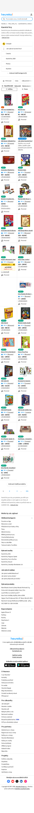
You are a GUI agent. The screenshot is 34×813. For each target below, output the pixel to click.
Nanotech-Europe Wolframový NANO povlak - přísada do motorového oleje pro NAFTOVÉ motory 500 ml (17, 601)
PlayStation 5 (5, 620)
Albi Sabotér (5, 381)
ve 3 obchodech (22, 446)
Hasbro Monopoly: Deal (8, 260)
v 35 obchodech (5, 330)
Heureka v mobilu (6, 706)
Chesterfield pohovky (7, 537)
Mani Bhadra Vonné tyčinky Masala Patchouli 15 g (15, 588)
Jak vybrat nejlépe (8, 570)
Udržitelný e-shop (6, 772)
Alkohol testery (5, 532)
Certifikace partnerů (7, 767)
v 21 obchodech (22, 206)
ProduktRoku (5, 764)
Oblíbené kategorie (8, 518)
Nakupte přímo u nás (7, 712)
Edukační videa (5, 749)
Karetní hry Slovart (6, 562)
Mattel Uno (21, 110)
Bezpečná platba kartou (8, 720)
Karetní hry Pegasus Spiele (9, 557)
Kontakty (4, 677)
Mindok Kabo (22, 170)
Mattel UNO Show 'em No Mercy (25, 199)
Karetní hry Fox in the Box (9, 559)
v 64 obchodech (22, 117)
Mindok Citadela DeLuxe (8, 199)
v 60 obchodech (22, 388)
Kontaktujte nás (17, 651)
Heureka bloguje (6, 688)
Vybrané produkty (7, 584)
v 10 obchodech (22, 359)
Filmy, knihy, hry (12, 24)
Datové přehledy (6, 743)
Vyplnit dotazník (17, 657)
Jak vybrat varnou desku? (8, 576)
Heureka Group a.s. (21, 787)
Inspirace (4, 770)
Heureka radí (5, 709)
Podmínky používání (7, 680)
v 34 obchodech (22, 301)
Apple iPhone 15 (6, 612)
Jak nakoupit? (5, 704)
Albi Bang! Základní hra (8, 141)
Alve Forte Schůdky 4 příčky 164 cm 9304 (13, 596)
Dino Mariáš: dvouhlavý (8, 468)
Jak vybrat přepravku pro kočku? (10, 579)
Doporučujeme (6, 609)
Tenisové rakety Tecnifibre (9, 545)
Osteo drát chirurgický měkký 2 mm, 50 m (13, 590)
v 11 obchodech (22, 267)
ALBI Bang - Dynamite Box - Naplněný (25, 439)
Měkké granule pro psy (8, 535)
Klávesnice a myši (6, 524)
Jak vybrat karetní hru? (25, 141)
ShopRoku (4, 762)
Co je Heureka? (5, 675)
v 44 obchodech (22, 177)
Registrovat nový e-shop (8, 733)
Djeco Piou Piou (23, 352)
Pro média (4, 685)
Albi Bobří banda (6, 410)
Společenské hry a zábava (25, 24)
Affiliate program (6, 746)
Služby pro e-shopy (7, 735)
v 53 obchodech (5, 148)
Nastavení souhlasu (7, 714)
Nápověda (4, 751)
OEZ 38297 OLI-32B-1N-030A (9, 604)
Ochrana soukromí (6, 717)
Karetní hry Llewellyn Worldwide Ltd (12, 565)
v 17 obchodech (5, 359)
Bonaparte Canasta (24, 381)
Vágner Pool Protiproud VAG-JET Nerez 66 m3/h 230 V (17, 598)
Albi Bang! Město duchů (25, 231)
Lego (2, 623)
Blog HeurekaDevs (6, 691)
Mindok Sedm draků (24, 323)
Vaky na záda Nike (6, 543)
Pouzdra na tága (6, 521)
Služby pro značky (6, 741)
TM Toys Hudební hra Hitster (8, 110)
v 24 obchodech (5, 475)
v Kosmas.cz (4, 206)
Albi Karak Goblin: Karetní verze (25, 410)
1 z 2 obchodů (5, 272)
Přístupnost (4, 696)
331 (27, 491)
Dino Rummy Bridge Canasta (25, 294)
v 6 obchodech (5, 388)
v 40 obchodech (22, 238)
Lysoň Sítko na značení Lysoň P (10, 593)
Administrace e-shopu (7, 730)
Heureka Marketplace (7, 738)
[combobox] (17, 19)
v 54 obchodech (22, 330)
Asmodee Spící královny (8, 231)
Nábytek (3, 628)
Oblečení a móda (6, 631)
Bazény (3, 618)
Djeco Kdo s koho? (24, 260)
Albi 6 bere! (4, 323)
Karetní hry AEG (6, 554)
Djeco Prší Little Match (8, 352)
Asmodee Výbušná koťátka (8, 170)
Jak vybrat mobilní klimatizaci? (10, 573)
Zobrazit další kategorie (17, 73)
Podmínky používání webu (22, 789)
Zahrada (3, 626)
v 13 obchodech (5, 117)
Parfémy (3, 615)
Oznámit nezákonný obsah (9, 693)
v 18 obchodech (5, 446)
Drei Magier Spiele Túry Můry (8, 439)
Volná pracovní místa (7, 683)
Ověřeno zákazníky (6, 759)
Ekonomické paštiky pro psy (9, 540)
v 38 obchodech (5, 238)
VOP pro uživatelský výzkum (9, 722)
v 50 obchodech (5, 177)
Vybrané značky (7, 551)
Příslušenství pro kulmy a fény (10, 527)
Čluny (3, 529)
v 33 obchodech (5, 417)
